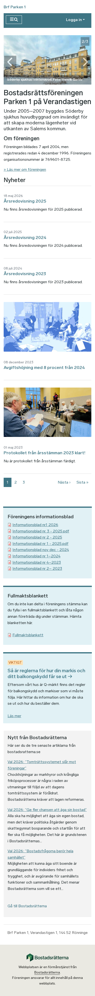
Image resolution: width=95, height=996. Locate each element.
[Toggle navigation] (14, 19)
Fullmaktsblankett (27, 635)
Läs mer (14, 716)
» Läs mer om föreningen (25, 169)
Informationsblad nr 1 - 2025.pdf (40, 543)
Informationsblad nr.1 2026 (35, 524)
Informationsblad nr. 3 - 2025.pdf (40, 531)
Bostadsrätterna (47, 972)
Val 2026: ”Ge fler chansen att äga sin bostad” (47, 809)
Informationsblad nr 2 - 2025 (37, 537)
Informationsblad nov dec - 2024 (40, 549)
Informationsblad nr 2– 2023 (37, 568)
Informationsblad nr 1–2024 (36, 556)
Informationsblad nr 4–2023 (36, 562)
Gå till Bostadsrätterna (27, 906)
